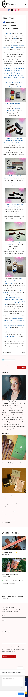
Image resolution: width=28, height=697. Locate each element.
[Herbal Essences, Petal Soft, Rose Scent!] (14, 587)
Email (4, 620)
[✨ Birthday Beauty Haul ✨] (14, 543)
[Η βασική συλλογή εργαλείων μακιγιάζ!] (14, 447)
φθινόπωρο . (14, 84)
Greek (6, 360)
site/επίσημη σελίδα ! (17, 327)
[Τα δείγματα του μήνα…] (14, 480)
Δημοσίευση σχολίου (9, 656)
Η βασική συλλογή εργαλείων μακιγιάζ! (12, 463)
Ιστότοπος (4, 626)
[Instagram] (15, 10)
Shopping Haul (12, 25)
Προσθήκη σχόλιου (7, 632)
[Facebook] (9, 10)
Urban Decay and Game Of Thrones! (10, 512)
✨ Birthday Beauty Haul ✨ (9, 552)
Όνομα (4, 615)
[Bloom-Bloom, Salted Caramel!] (14, 565)
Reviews (5, 25)
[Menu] (25, 4)
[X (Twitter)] (12, 10)
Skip (16, 693)
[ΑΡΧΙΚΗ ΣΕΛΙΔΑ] (3, 28)
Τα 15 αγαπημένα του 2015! (8, 520)
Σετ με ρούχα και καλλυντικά (9, 504)
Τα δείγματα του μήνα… (8, 495)
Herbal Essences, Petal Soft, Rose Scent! (12, 596)
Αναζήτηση (5, 365)
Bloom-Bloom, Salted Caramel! (10, 574)
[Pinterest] (19, 10)
